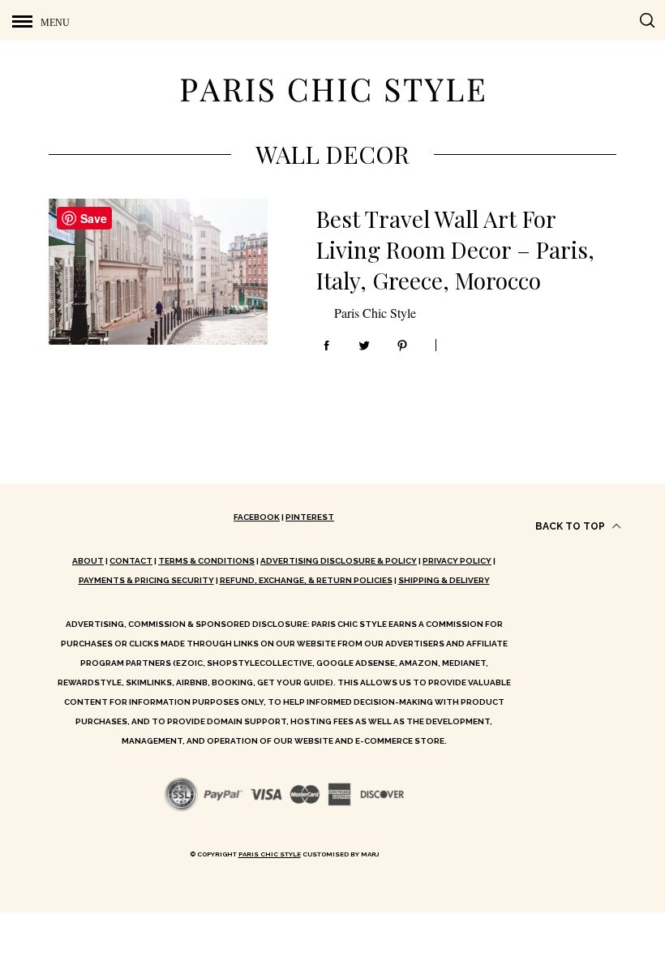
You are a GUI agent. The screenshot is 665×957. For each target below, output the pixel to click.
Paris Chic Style (375, 312)
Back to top (571, 526)
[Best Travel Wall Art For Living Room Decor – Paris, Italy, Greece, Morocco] (158, 272)
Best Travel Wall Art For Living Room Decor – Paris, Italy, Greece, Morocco (455, 249)
